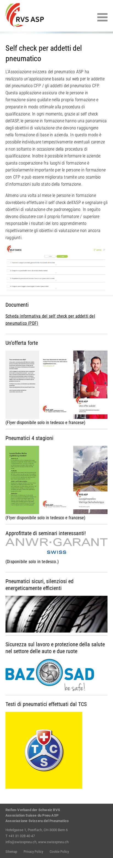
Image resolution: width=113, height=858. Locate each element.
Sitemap (11, 851)
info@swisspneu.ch (20, 842)
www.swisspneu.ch (53, 842)
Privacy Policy (33, 851)
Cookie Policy (59, 851)
